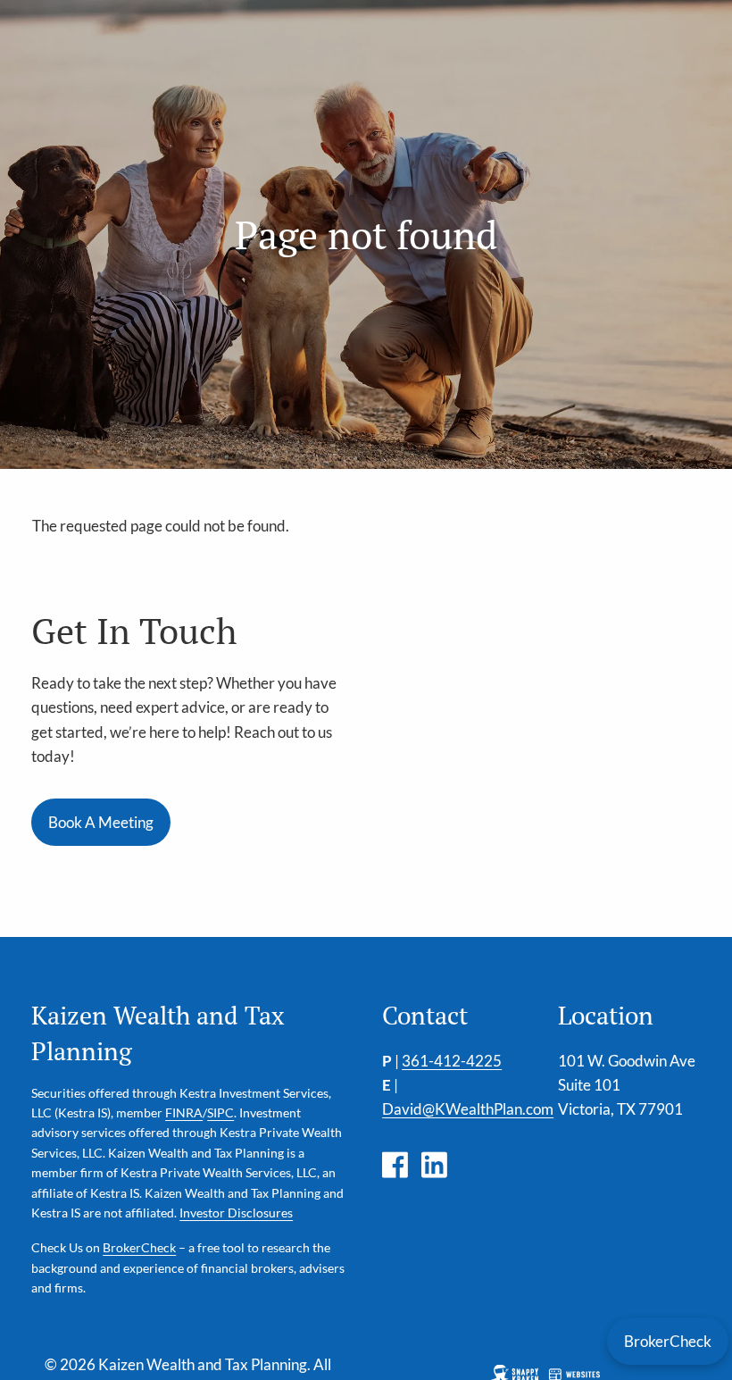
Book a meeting (101, 822)
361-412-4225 (452, 1060)
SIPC (220, 1112)
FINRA (184, 1112)
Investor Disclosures (236, 1212)
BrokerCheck (139, 1247)
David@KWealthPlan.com (467, 1109)
